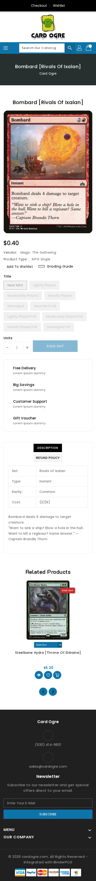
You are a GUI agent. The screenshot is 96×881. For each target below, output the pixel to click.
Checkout (39, 5)
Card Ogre (48, 73)
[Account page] (79, 48)
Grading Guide (60, 266)
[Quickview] (39, 675)
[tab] (48, 448)
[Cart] (89, 48)
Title (7, 276)
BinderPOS (63, 862)
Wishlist (59, 5)
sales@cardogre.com (48, 766)
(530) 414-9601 (48, 744)
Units (8, 338)
